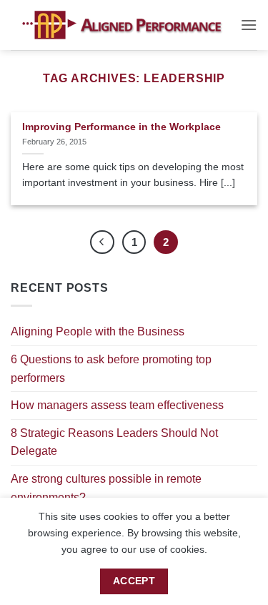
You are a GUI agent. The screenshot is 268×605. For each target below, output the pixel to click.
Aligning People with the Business (97, 331)
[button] (248, 24)
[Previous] (102, 242)
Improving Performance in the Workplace (121, 127)
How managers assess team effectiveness (117, 405)
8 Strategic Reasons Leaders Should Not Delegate (114, 442)
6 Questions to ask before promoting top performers (111, 368)
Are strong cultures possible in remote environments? (106, 488)
